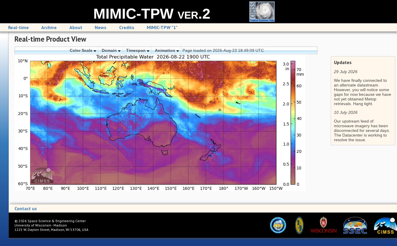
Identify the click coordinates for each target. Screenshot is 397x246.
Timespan (136, 50)
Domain (110, 50)
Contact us (26, 208)
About (75, 27)
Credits (126, 27)
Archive (49, 27)
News (100, 27)
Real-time (18, 27)
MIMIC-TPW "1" (162, 27)
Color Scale (82, 50)
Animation (165, 50)
